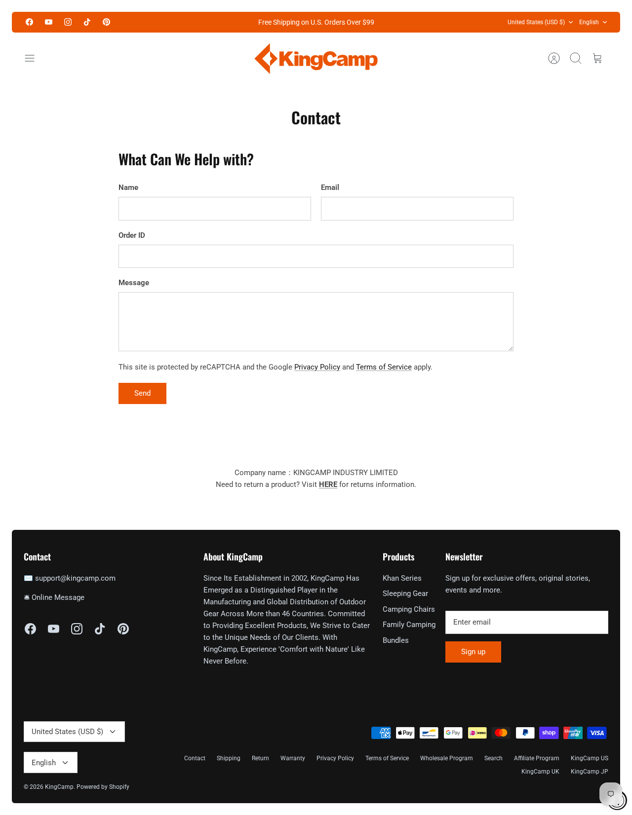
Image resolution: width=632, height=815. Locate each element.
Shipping (228, 758)
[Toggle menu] (34, 58)
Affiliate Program (536, 758)
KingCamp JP (589, 771)
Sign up (473, 651)
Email (330, 187)
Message (133, 282)
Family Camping (409, 624)
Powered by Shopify (103, 786)
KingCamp (59, 786)
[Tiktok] (87, 22)
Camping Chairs (409, 609)
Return (260, 758)
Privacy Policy (317, 367)
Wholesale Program (446, 758)
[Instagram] (68, 22)
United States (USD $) (536, 22)
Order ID (131, 235)
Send (142, 393)
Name (128, 187)
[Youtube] (48, 22)
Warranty (292, 758)
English (589, 22)
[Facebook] (29, 22)
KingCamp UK (540, 771)
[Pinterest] (106, 22)
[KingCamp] (316, 58)
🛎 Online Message (54, 597)
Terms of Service (384, 367)
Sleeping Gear (405, 593)
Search (493, 758)
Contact (194, 758)
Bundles (396, 640)
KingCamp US (589, 758)
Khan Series (402, 578)
